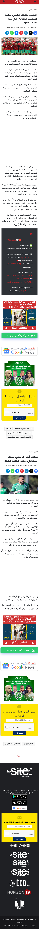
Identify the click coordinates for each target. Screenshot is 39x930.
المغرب (27, 433)
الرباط (8, 428)
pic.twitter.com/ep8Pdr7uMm (19, 282)
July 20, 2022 (26, 290)
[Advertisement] (19, 142)
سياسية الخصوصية (22, 926)
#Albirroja (11, 240)
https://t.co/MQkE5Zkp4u (18, 275)
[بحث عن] (4, 2)
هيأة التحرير (32, 926)
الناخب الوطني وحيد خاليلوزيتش (19, 437)
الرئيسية (33, 10)
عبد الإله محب (31, 28)
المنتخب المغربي (14, 433)
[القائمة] (35, 2)
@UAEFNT (26, 257)
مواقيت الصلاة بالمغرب (10, 926)
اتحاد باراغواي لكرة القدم (23, 428)
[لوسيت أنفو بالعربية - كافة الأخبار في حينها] (19, 1)
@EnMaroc (13, 263)
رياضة (28, 10)
